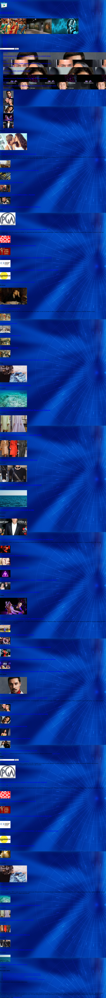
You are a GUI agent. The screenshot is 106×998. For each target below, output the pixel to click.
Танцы (5, 44)
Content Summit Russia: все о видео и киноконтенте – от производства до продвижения (29, 270)
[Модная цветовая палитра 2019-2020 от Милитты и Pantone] (13, 406)
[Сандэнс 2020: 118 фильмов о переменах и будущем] (5, 279)
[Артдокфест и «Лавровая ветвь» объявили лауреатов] (5, 242)
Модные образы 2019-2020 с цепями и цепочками (21, 485)
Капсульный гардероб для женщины (15, 385)
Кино (4, 39)
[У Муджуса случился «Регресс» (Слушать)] (5, 552)
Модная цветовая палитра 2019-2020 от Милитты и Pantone (25, 410)
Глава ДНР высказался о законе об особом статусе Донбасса (20, 207)
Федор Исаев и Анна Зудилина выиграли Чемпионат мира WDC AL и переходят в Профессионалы (33, 671)
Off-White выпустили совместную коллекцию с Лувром (18, 750)
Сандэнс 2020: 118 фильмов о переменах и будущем (17, 282)
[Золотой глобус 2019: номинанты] (5, 857)
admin (12, 59)
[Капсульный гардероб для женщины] (13, 381)
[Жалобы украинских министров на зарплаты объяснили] (5, 167)
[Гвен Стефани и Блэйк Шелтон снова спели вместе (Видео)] (5, 589)
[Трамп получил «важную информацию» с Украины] (5, 191)
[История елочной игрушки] (5, 344)
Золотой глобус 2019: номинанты (11, 860)
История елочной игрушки (9, 347)
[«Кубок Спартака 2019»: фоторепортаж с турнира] (5, 631)
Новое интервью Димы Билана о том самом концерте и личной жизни (23, 698)
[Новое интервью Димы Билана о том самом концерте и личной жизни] (13, 693)
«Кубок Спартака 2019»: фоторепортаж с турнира (17, 635)
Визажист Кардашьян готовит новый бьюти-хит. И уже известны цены (24, 714)
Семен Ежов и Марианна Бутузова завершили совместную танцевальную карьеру (28, 659)
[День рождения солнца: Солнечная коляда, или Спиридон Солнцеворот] (5, 356)
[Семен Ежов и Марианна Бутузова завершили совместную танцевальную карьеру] (5, 656)
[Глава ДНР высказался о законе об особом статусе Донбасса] (5, 203)
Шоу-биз (5, 46)
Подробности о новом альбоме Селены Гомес (15, 738)
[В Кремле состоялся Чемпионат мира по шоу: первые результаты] (13, 614)
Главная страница (7, 36)
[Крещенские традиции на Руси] (5, 332)
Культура (5, 40)
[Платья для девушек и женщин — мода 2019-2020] (13, 431)
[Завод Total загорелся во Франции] (5, 179)
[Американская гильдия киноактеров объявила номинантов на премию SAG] (5, 254)
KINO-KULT (7, 12)
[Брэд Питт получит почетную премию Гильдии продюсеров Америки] (7, 224)
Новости (5, 37)
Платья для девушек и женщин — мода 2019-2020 (21, 435)
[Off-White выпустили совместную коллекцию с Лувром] (5, 747)
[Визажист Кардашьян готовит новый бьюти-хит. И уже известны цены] (5, 711)
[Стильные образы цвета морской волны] (13, 506)
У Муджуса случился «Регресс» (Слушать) (14, 555)
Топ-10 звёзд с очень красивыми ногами (13, 726)
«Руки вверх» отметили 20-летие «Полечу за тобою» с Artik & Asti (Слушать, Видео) (28, 580)
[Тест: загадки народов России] (13, 304)
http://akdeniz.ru (6, 753)
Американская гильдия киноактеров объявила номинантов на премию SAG (26, 257)
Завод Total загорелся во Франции (11, 182)
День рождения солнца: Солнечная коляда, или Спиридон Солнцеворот (24, 360)
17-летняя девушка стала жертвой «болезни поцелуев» (18, 154)
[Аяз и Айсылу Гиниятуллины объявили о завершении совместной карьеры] (5, 644)
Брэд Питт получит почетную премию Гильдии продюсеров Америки (23, 229)
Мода (4, 41)
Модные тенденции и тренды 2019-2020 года (18, 460)
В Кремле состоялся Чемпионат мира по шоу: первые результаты (22, 618)
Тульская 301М (10, 763)
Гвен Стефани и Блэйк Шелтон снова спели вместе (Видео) (19, 592)
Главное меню (4, 50)
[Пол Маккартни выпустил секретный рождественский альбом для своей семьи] (13, 535)
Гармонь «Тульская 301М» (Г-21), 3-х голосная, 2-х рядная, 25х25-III (14, 761)
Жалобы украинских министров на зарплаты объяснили (19, 170)
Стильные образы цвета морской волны (17, 510)
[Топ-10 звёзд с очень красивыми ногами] (5, 723)
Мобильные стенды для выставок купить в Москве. (13, 0)
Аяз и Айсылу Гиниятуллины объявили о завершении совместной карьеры (25, 647)
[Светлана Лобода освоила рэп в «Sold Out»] (5, 564)
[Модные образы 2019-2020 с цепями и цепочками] (13, 481)
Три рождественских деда (8, 323)
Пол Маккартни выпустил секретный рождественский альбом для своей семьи (26, 539)
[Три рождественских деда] (5, 320)
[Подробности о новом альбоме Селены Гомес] (5, 735)
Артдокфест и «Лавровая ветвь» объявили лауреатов (18, 245)
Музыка (5, 43)
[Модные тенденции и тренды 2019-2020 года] (13, 456)
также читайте (56, 753)
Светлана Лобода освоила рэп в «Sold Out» (14, 568)
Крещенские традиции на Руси (10, 335)
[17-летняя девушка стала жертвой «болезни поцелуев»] (13, 149)
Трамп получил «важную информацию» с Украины (17, 194)
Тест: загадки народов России (10, 308)
